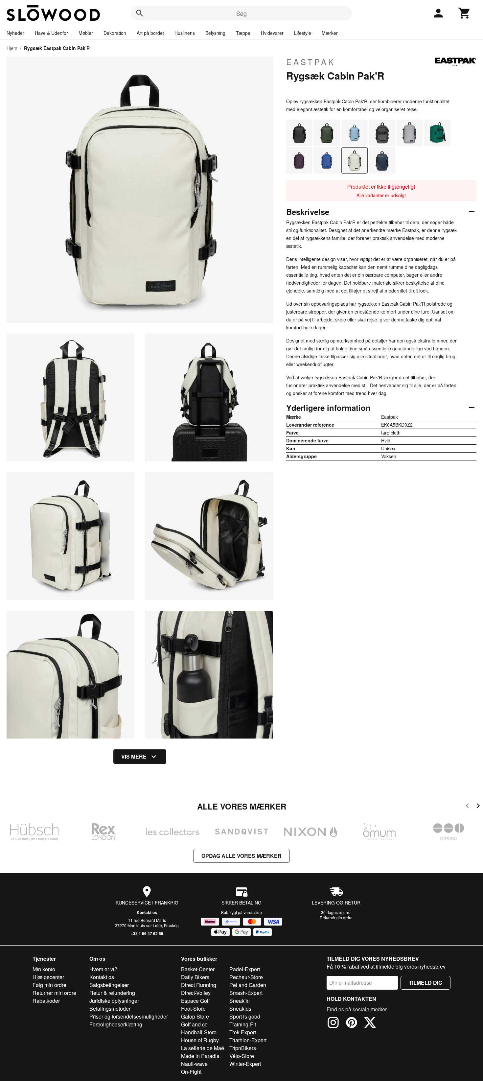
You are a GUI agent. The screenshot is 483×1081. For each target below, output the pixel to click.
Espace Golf (195, 1000)
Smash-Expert (246, 993)
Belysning (215, 33)
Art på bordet (150, 33)
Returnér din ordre (336, 917)
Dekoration (115, 33)
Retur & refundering (112, 993)
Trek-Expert (242, 1032)
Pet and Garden (247, 985)
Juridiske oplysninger (114, 1000)
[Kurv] (464, 13)
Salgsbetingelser (109, 985)
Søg (241, 13)
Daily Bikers (195, 977)
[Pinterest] (351, 1023)
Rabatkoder (46, 1000)
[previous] (467, 806)
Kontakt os (147, 912)
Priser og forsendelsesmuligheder (128, 1016)
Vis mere (134, 756)
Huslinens (184, 33)
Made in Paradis (200, 1056)
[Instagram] (333, 1023)
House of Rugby (200, 1040)
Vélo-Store (241, 1056)
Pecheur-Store (246, 977)
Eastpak (310, 62)
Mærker (330, 33)
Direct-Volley (196, 993)
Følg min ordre (49, 985)
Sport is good (244, 1016)
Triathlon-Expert (247, 1040)
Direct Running (198, 985)
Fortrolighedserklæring (115, 1024)
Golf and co (194, 1024)
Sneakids (240, 1008)
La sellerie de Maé (202, 1048)
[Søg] (139, 13)
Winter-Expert (245, 1064)
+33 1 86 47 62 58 (147, 933)
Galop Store (195, 1016)
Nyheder (15, 33)
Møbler (86, 33)
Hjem (12, 48)
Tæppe (243, 33)
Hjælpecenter (48, 977)
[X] (370, 1023)
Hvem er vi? (103, 969)
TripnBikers (242, 1048)
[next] (478, 806)
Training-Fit (242, 1024)
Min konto (44, 969)
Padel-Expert (244, 969)
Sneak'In (239, 1000)
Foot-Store (193, 1008)
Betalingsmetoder (109, 1008)
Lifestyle (302, 33)
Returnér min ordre (54, 993)
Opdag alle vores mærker (241, 855)
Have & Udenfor (51, 33)
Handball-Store (199, 1032)
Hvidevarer (272, 33)
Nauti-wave (194, 1064)
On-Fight (191, 1071)
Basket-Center (198, 969)
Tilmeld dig (425, 982)
